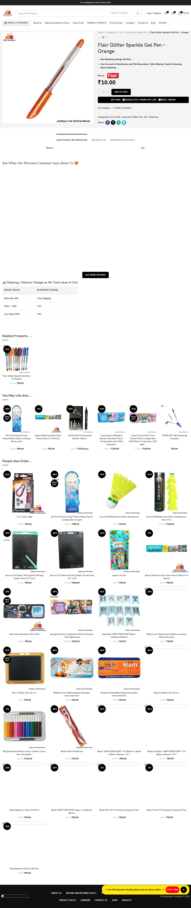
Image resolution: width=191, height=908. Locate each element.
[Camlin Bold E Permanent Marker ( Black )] (79, 418)
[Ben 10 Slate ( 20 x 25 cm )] (24, 668)
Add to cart (121, 92)
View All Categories (17, 23)
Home (101, 32)
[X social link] (113, 122)
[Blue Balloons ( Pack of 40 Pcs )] (24, 843)
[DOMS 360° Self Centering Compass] (174, 418)
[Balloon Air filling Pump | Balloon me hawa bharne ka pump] (166, 609)
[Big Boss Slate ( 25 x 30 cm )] (166, 668)
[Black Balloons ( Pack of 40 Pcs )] (24, 785)
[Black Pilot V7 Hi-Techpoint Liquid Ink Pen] (166, 785)
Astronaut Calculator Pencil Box (24, 634)
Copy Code (171, 890)
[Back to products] (103, 37)
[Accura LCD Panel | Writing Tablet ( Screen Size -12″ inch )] (72, 550)
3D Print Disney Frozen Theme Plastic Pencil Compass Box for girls (16, 438)
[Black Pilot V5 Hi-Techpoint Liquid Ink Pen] (119, 785)
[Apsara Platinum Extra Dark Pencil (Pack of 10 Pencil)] (48, 418)
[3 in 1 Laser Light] (24, 492)
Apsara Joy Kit (119, 575)
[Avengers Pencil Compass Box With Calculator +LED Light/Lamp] (72, 609)
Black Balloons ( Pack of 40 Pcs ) (24, 810)
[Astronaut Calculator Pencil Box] (24, 609)
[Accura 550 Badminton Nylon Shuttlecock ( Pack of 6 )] (166, 492)
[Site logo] (7, 13)
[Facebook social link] (107, 122)
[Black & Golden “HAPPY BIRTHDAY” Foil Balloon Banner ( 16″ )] (166, 726)
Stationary (111, 32)
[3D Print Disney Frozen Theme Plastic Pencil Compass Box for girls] (16, 418)
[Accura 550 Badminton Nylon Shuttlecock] (119, 492)
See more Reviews (95, 275)
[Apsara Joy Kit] (119, 550)
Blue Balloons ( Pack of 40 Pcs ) (24, 868)
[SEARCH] (138, 13)
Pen (121, 32)
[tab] (71, 138)
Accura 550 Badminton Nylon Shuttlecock (119, 516)
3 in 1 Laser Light (24, 516)
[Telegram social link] (124, 122)
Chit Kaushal (166, 896)
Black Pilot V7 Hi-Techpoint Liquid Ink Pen (166, 810)
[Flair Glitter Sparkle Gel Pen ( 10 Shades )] (16, 358)
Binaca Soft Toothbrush (72, 751)
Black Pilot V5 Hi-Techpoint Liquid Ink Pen (119, 810)
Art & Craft (115, 117)
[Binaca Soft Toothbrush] (72, 726)
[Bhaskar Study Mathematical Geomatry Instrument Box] (119, 668)
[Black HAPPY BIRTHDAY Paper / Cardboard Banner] (72, 785)
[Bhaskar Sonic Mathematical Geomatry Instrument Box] (72, 668)
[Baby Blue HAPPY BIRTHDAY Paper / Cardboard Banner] (119, 609)
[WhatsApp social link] (118, 122)
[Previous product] (99, 37)
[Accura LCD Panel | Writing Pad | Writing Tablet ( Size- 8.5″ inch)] (24, 550)
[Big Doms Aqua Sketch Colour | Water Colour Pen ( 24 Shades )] (24, 726)
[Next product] (107, 37)
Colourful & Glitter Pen (136, 32)
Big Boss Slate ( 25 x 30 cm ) (166, 693)
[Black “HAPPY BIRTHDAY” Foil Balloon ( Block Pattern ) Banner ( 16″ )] (119, 726)
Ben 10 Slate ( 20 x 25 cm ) (24, 693)
